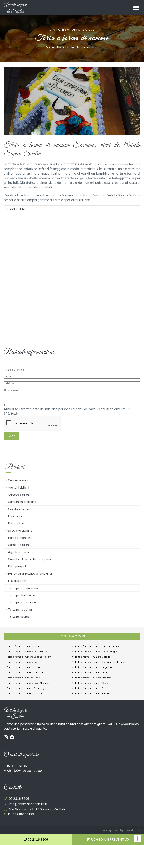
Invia (12, 436)
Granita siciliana (18, 509)
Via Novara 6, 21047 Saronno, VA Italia (37, 809)
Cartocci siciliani (18, 494)
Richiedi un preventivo (109, 839)
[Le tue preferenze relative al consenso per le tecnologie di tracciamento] (137, 838)
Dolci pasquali (17, 566)
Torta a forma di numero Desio (23, 662)
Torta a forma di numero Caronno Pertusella (99, 646)
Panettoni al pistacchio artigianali (30, 573)
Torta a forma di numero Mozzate (93, 677)
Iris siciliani (15, 516)
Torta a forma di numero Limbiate (25, 672)
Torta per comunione (22, 602)
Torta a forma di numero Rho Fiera (25, 693)
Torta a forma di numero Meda (23, 677)
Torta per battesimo (21, 595)
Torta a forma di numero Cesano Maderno (30, 656)
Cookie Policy (117, 830)
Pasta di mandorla (20, 537)
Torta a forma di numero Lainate (24, 667)
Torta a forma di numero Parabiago (26, 688)
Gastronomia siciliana (22, 502)
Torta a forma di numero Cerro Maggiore (97, 651)
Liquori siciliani (17, 580)
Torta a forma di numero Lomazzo (93, 672)
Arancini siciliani (18, 487)
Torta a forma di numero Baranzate (26, 646)
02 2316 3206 (19, 798)
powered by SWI (132, 830)
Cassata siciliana (19, 545)
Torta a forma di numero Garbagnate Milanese (100, 662)
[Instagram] (6, 737)
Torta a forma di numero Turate (92, 693)
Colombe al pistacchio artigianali (29, 559)
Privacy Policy (103, 830)
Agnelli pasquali (18, 552)
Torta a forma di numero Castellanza (27, 651)
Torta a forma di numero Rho (90, 688)
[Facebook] (12, 737)
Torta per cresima (20, 609)
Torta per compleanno (23, 588)
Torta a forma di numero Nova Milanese (28, 682)
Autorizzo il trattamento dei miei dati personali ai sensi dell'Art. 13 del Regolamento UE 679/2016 (67, 411)
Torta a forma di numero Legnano (93, 667)
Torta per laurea (18, 616)
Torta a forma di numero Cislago (92, 656)
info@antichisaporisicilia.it (28, 804)
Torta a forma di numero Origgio (92, 682)
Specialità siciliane (20, 530)
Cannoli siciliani (18, 480)
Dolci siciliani (16, 523)
